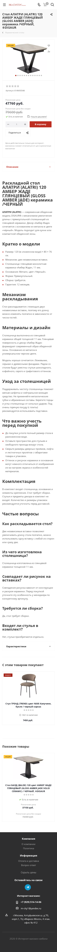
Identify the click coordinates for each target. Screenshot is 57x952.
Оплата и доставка (28, 860)
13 (41, 75)
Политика (28, 848)
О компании (28, 844)
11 (37, 75)
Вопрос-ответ (28, 865)
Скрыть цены (28, 872)
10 (35, 75)
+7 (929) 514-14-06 (31, 901)
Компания (28, 838)
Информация (28, 855)
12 (39, 75)
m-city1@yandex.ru (31, 908)
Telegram (28, 887)
